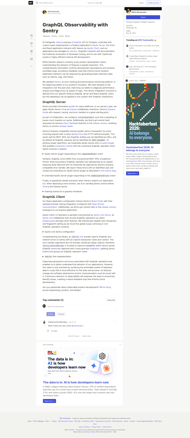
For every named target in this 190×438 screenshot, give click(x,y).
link (77, 237)
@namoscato (77, 326)
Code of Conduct (73, 336)
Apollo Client (93, 48)
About (126, 421)
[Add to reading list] (31, 52)
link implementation (58, 256)
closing (46, 186)
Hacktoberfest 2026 (133, 161)
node (61, 36)
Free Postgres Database (145, 421)
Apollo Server (98, 45)
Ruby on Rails (90, 432)
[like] (48, 331)
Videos (54, 421)
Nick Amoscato (53, 11)
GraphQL (77, 42)
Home (29, 421)
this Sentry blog (108, 171)
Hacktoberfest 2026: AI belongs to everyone (139, 149)
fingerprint (94, 248)
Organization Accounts (103, 421)
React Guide (97, 201)
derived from (77, 134)
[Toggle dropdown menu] (114, 321)
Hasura (59, 42)
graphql (46, 36)
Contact (132, 421)
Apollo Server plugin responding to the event (74, 154)
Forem (72, 430)
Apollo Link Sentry (102, 215)
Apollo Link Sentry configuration (60, 232)
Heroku (73, 51)
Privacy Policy (96, 427)
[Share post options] (31, 66)
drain (83, 183)
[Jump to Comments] (31, 44)
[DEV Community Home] (30, 3)
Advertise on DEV (88, 421)
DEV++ (48, 421)
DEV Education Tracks (65, 421)
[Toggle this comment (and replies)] (44, 325)
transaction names (63, 146)
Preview (61, 314)
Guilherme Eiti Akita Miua (57, 322)
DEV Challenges (38, 421)
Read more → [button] (49, 401)
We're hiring (105, 287)
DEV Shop (158, 421)
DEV (102, 430)
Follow (143, 17)
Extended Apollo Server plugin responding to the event (80, 175)
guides (72, 106)
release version (100, 123)
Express (73, 109)
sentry (54, 36)
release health (66, 126)
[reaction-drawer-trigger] (31, 36)
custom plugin (107, 143)
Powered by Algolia (94, 3)
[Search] (37, 3)
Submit (50, 314)
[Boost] (31, 59)
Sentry (57, 82)
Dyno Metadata (71, 123)
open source (83, 430)
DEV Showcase (117, 421)
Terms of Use (107, 427)
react (67, 36)
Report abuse (86, 336)
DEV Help (78, 421)
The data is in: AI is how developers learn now (76, 382)
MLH (95, 424)
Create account (153, 3)
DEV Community (146, 40)
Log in (141, 3)
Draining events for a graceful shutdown (63, 191)
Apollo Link (48, 218)
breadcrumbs (49, 221)
